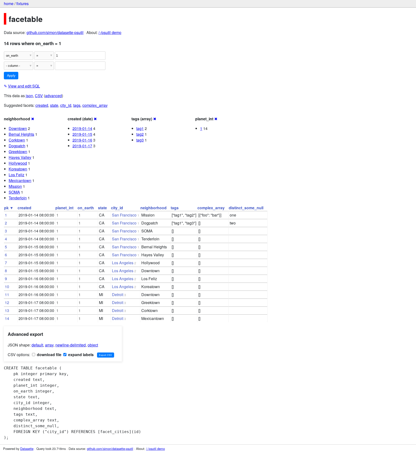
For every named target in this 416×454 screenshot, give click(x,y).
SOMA (14, 192)
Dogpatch (17, 146)
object (93, 345)
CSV (39, 95)
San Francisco (124, 215)
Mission (15, 186)
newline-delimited (70, 345)
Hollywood (18, 163)
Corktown (17, 140)
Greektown (18, 151)
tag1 (140, 128)
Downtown (18, 128)
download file (48, 354)
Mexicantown (20, 180)
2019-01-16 (82, 140)
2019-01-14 (82, 128)
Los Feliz (16, 174)
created (41, 105)
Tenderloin (18, 198)
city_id (65, 105)
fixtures (22, 3)
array (49, 345)
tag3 (140, 140)
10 (7, 286)
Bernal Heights (21, 134)
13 (7, 310)
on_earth (86, 207)
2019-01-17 (82, 146)
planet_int (64, 207)
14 (7, 318)
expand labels (80, 354)
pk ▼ (8, 207)
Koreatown (18, 169)
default (37, 345)
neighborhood (153, 207)
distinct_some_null (246, 207)
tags (76, 105)
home (8, 3)
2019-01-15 (82, 134)
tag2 (140, 134)
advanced (53, 95)
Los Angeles (122, 262)
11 (7, 294)
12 (7, 302)
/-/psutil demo (109, 32)
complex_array (95, 105)
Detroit (117, 294)
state (54, 105)
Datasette (26, 448)
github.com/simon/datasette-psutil (55, 32)
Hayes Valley (20, 157)
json (29, 95)
